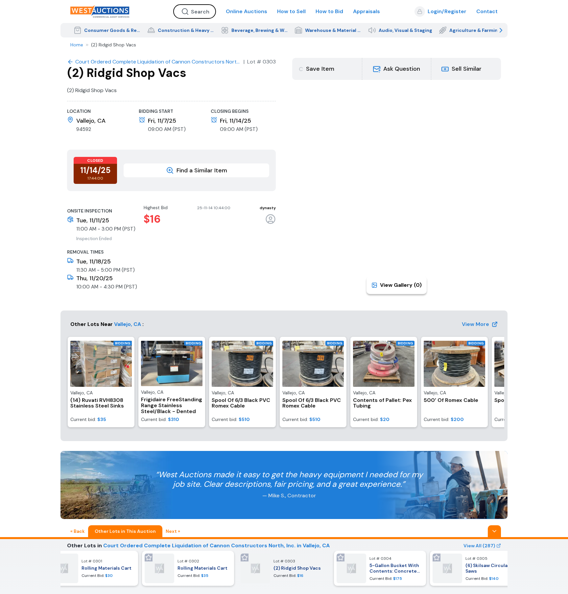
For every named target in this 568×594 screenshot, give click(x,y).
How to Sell (291, 11)
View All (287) (479, 546)
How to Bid (329, 11)
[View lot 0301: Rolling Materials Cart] (92, 568)
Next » (173, 531)
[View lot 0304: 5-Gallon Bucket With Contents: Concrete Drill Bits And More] (380, 568)
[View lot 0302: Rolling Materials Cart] (188, 568)
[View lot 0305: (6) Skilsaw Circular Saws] (476, 568)
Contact (487, 11)
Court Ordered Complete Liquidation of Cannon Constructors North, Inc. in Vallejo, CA (216, 545)
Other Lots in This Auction (125, 531)
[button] (397, 69)
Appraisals (366, 11)
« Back (77, 531)
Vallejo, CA (127, 324)
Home (76, 45)
